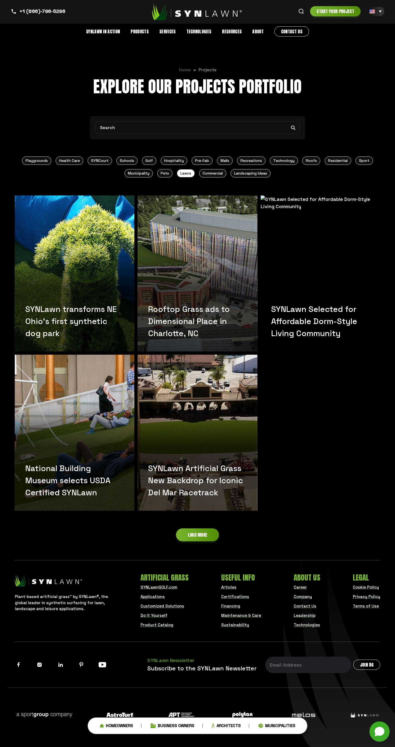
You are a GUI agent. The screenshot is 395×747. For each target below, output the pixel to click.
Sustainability (235, 624)
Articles (228, 587)
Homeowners (119, 725)
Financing (230, 606)
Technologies (198, 31)
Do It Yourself (154, 615)
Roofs (311, 160)
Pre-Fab (202, 160)
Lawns (185, 173)
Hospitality (174, 160)
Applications (153, 596)
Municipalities (280, 725)
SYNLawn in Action (103, 31)
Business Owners (176, 725)
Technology (284, 160)
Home (185, 70)
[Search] (301, 11)
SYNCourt (100, 160)
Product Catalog (157, 624)
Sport (364, 160)
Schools (127, 160)
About (258, 31)
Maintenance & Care (241, 615)
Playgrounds (37, 160)
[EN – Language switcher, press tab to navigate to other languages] (375, 11)
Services (167, 31)
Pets (165, 173)
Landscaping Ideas (250, 173)
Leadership (304, 615)
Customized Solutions (162, 606)
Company (303, 596)
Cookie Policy (366, 587)
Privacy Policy (366, 596)
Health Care (69, 160)
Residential (338, 160)
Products (140, 31)
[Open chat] (379, 731)
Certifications (235, 596)
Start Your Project (335, 11)
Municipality (138, 173)
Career (300, 587)
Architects (229, 725)
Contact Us (291, 31)
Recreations (251, 160)
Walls (224, 160)
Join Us (367, 664)
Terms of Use (366, 606)
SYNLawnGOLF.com (159, 587)
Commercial (213, 173)
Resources (232, 31)
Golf (149, 160)
